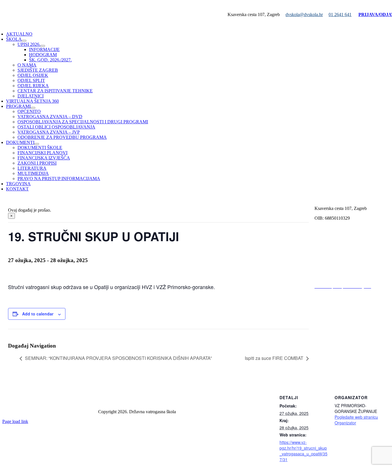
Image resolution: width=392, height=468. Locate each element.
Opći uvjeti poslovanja (335, 350)
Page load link (15, 421)
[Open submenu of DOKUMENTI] (36, 144)
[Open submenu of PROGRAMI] (33, 108)
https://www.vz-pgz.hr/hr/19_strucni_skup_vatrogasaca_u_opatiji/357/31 (303, 450)
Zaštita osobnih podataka (137, 401)
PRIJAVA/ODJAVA (334, 247)
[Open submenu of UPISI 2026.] (42, 46)
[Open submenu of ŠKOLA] (24, 41)
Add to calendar (37, 314)
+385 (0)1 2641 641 (333, 237)
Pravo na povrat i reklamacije (341, 359)
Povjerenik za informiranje (338, 276)
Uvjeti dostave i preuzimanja (340, 369)
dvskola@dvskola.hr (304, 14)
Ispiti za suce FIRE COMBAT (274, 358)
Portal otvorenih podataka (338, 266)
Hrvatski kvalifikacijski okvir (341, 315)
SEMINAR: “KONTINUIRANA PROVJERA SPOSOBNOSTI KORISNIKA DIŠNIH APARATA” (118, 358)
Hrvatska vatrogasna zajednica (342, 305)
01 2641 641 (340, 14)
